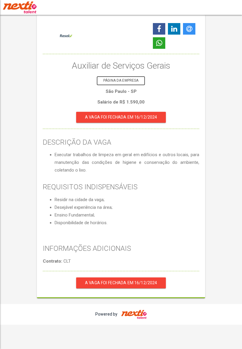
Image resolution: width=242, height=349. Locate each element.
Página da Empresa (120, 80)
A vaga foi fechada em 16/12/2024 (121, 117)
